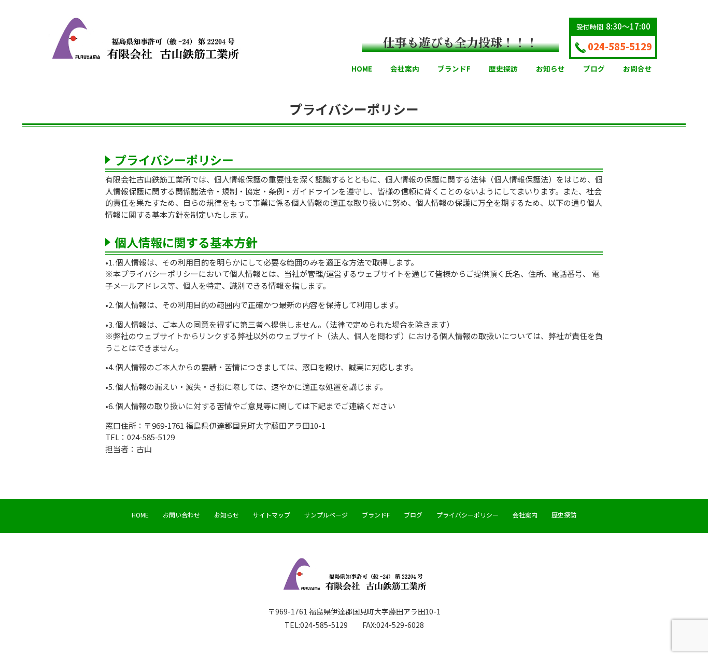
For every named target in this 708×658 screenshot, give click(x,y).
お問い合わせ (181, 514)
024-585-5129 (620, 46)
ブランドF (376, 514)
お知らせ (226, 514)
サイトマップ (271, 514)
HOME (140, 514)
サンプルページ (326, 514)
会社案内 (525, 514)
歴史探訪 (563, 514)
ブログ (413, 514)
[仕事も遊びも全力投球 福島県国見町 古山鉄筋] (145, 37)
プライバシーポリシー (467, 514)
